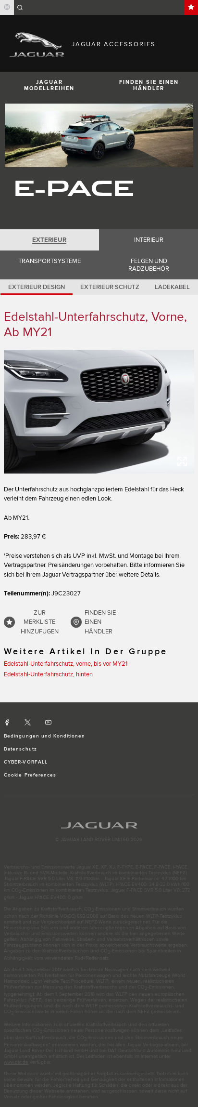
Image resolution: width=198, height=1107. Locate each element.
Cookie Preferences (30, 775)
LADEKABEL (172, 287)
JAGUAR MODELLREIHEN (49, 85)
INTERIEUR (148, 240)
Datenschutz (20, 749)
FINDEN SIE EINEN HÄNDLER (149, 85)
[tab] (49, 239)
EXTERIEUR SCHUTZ (109, 287)
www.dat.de (16, 1062)
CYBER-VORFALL (26, 762)
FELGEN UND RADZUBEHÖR (148, 265)
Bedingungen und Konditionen (44, 736)
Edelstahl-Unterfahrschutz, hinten (48, 674)
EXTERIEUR (49, 240)
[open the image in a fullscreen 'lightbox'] (99, 412)
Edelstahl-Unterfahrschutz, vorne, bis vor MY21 (65, 664)
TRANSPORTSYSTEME (49, 261)
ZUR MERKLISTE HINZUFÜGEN (40, 622)
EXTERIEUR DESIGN (36, 287)
